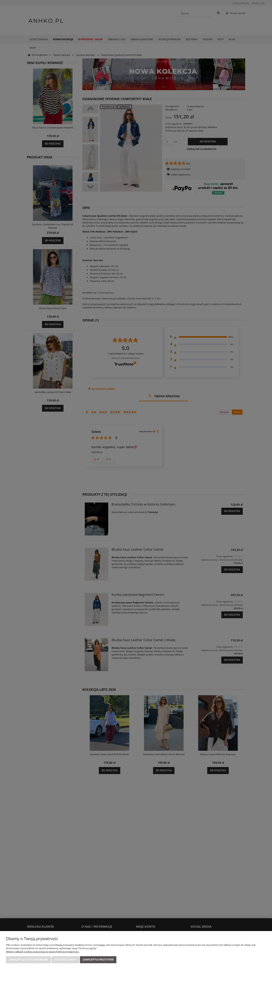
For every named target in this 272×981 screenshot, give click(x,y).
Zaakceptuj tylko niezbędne (28, 959)
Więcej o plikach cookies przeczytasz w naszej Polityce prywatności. (42, 951)
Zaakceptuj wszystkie (98, 959)
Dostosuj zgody (65, 959)
